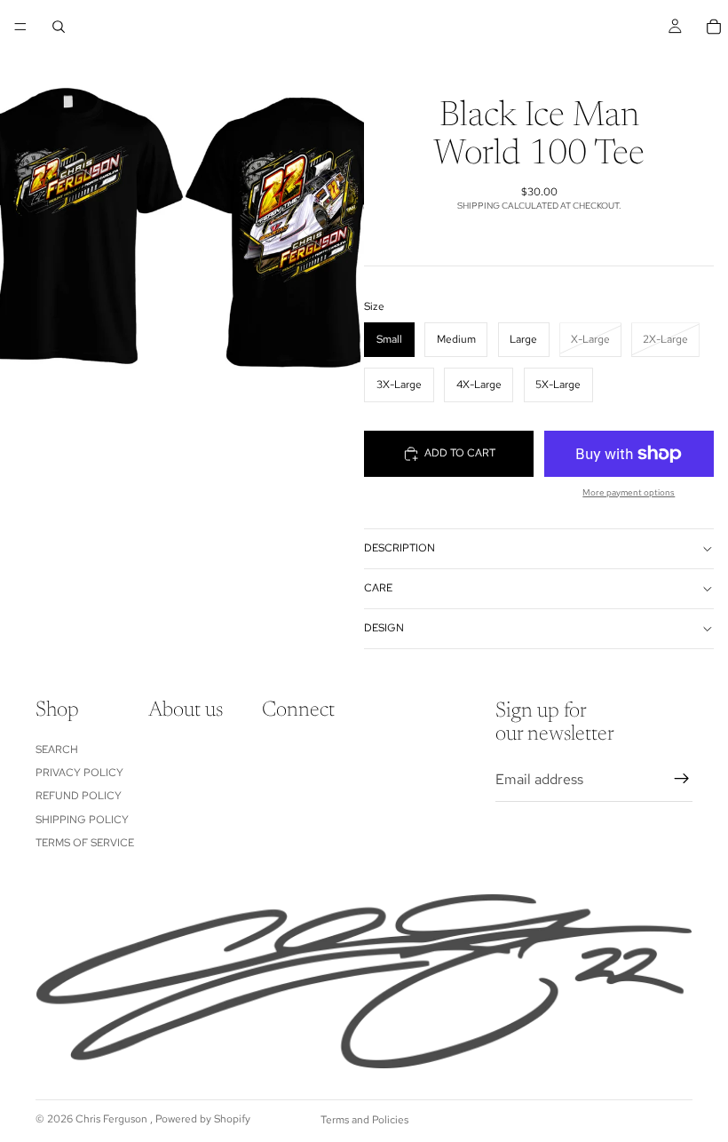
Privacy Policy (79, 772)
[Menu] (20, 26)
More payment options (628, 492)
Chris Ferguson (112, 1119)
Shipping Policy (82, 819)
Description (399, 548)
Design (384, 628)
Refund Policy (79, 796)
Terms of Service (85, 843)
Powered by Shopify (202, 1119)
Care (378, 588)
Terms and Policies (364, 1120)
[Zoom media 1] (182, 228)
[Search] (58, 26)
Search (57, 749)
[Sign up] (681, 778)
